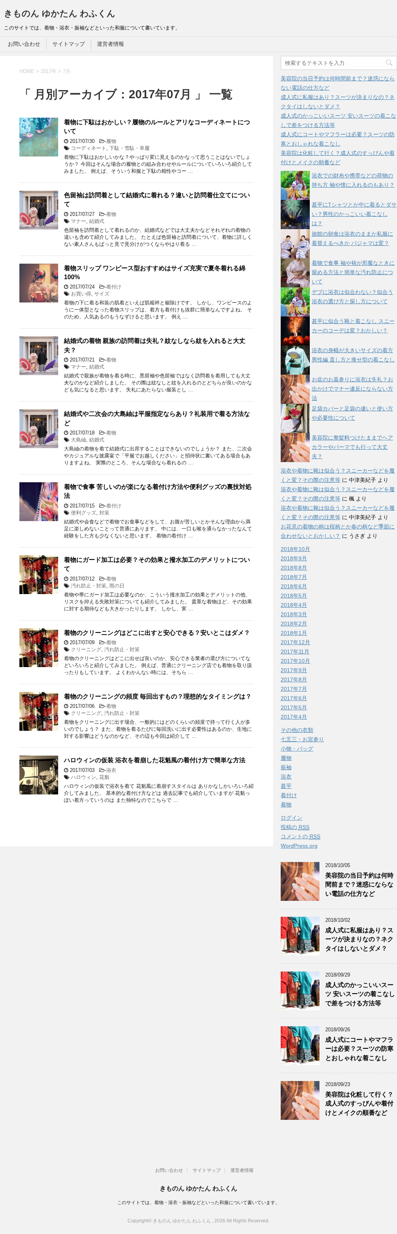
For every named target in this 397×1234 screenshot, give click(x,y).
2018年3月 (294, 614)
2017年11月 (295, 651)
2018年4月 (294, 605)
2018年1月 (294, 633)
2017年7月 (294, 689)
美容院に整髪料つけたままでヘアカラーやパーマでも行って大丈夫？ (352, 447)
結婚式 (96, 221)
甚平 (286, 786)
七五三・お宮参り (302, 739)
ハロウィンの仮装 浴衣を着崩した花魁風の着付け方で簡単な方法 (154, 760)
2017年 (49, 71)
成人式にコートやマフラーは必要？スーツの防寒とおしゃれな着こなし (359, 1048)
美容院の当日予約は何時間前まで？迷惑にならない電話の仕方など (359, 884)
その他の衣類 (297, 730)
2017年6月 (294, 698)
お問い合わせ (24, 44)
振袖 (286, 767)
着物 (111, 214)
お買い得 (81, 294)
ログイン (291, 818)
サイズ (101, 294)
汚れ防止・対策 (88, 586)
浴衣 (111, 770)
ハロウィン (83, 777)
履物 (111, 141)
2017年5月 (294, 707)
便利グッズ (83, 513)
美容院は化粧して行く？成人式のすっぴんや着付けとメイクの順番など (359, 1103)
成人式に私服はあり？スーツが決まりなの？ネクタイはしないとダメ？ (359, 939)
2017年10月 (295, 661)
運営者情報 (110, 44)
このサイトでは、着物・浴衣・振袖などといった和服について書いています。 (198, 1202)
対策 (104, 513)
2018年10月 (295, 549)
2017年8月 (294, 679)
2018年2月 (294, 623)
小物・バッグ (297, 749)
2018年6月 (294, 586)
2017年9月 (294, 670)
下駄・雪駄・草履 (129, 148)
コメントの (300, 836)
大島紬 (78, 440)
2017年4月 (294, 717)
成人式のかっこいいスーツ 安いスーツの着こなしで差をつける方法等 (360, 994)
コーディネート (88, 148)
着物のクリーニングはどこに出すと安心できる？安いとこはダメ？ (157, 632)
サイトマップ (68, 44)
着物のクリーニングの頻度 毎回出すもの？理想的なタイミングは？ (158, 696)
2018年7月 (294, 577)
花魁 (104, 777)
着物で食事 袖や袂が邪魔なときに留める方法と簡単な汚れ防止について (353, 272)
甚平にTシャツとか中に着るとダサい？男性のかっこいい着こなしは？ (354, 214)
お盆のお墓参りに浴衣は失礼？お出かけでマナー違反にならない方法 (352, 388)
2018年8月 (294, 568)
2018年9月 (294, 558)
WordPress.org (299, 846)
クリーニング (86, 649)
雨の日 (116, 586)
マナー (78, 221)
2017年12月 (295, 642)
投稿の (295, 827)
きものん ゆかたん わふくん (60, 13)
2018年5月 (294, 596)
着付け (113, 287)
